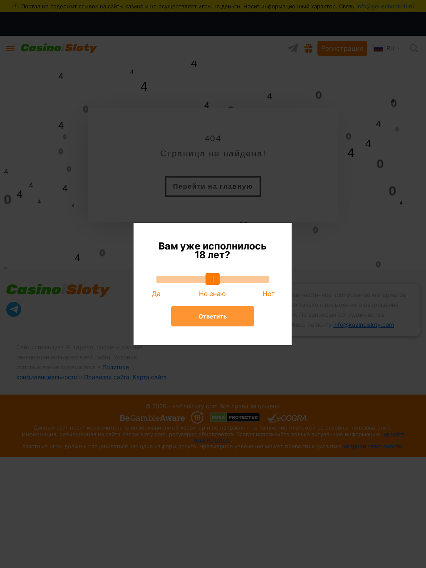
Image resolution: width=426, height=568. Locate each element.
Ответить (212, 316)
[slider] (213, 279)
